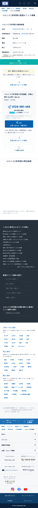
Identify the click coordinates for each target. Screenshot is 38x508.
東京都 (25, 8)
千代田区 (20, 359)
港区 (5, 359)
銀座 (20, 342)
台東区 (6, 370)
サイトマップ (28, 500)
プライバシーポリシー (27, 495)
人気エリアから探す (9, 327)
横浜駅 (6, 397)
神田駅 (6, 394)
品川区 (21, 363)
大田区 (15, 366)
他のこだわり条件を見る (25, 267)
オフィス (9, 426)
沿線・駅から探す (12, 288)
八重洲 (21, 339)
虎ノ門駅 (6, 390)
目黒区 (28, 363)
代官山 (6, 339)
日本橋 (21, 335)
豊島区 (13, 370)
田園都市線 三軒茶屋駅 (13, 313)
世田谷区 (31, 8)
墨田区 (30, 366)
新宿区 (6, 363)
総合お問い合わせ (10, 495)
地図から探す (10, 297)
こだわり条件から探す (13, 293)
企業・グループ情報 (8, 450)
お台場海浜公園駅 (25, 394)
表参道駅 (29, 387)
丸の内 (13, 342)
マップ (26, 112)
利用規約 (10, 500)
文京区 (13, 363)
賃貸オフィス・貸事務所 (14, 8)
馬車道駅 (24, 390)
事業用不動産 (6, 445)
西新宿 (6, 346)
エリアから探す (11, 279)
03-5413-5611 (19, 110)
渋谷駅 (28, 383)
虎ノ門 (6, 335)
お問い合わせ (29, 3)
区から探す (9, 283)
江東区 (22, 366)
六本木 (13, 335)
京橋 (28, 335)
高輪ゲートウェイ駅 (17, 387)
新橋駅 (13, 383)
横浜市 (21, 370)
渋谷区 (12, 359)
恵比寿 (13, 339)
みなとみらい (21, 346)
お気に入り (24, 3)
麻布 (28, 339)
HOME (3, 8)
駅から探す (6, 375)
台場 (26, 342)
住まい (4, 434)
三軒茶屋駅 (5, 10)
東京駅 (6, 383)
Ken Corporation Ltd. (5, 3)
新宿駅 (6, 387)
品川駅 (21, 383)
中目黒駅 (15, 390)
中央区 (28, 359)
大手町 (6, 342)
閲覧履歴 (20, 3)
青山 (13, 346)
